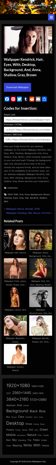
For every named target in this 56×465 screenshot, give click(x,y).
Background (36, 194)
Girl (31, 429)
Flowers (10, 430)
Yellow (45, 445)
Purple (46, 435)
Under (44, 440)
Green (44, 429)
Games (25, 430)
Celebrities (12, 188)
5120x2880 (38, 399)
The (29, 440)
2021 (8, 393)
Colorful (29, 417)
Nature (31, 435)
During (36, 424)
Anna (27, 194)
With (6, 201)
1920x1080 (12, 194)
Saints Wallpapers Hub (33, 5)
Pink (40, 435)
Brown (47, 194)
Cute (41, 417)
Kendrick (34, 198)
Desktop (8, 198)
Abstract (10, 405)
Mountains (21, 435)
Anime (26, 405)
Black (34, 411)
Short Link (9, 114)
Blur (8, 417)
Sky (14, 440)
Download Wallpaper (17, 87)
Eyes (15, 198)
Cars (21, 416)
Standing (22, 440)
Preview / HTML (13, 124)
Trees (36, 440)
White (27, 445)
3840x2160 (17, 399)
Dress (29, 423)
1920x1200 (37, 386)
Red (8, 440)
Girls (36, 430)
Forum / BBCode (13, 134)
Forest (18, 430)
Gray (21, 198)
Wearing (17, 445)
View (8, 445)
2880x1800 (38, 393)
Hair (27, 198)
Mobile (11, 435)
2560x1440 (21, 392)
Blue (42, 411)
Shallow (43, 198)
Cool (36, 417)
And (21, 194)
